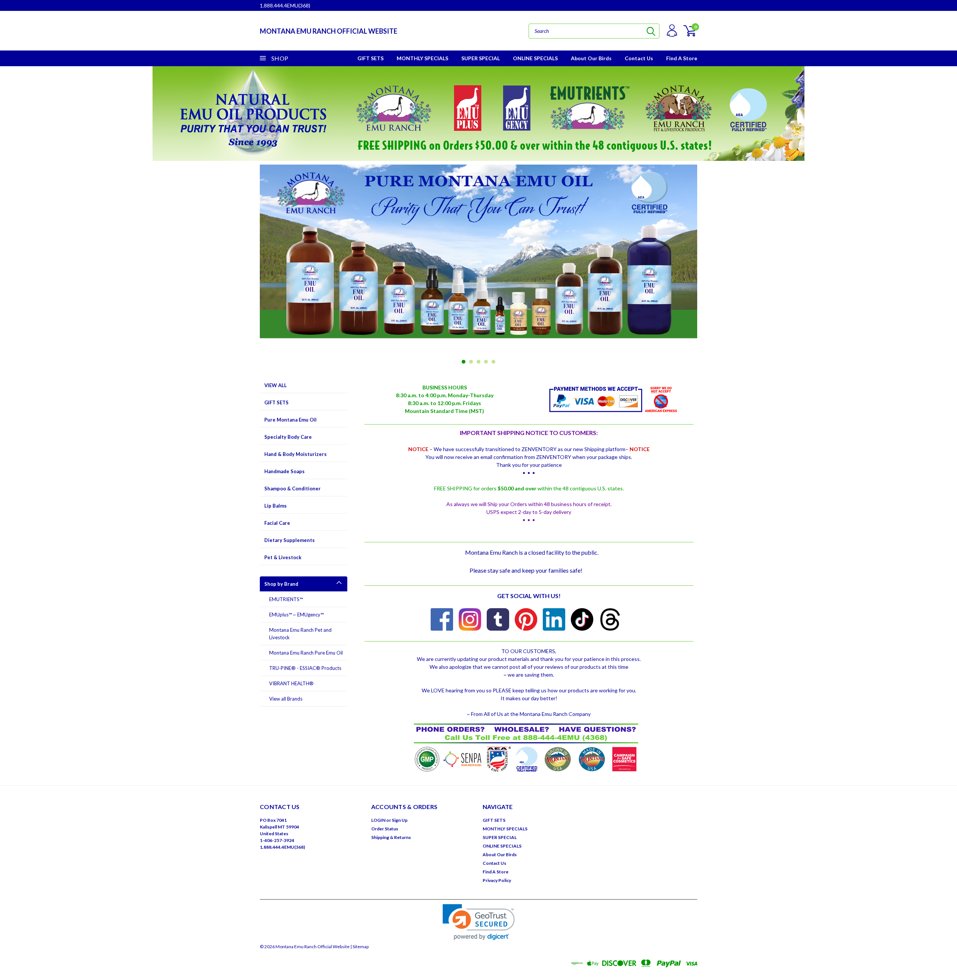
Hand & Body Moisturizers (295, 454)
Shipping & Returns (391, 837)
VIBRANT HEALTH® (291, 683)
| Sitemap (359, 946)
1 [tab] (464, 362)
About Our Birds (591, 58)
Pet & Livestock (282, 557)
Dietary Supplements (289, 540)
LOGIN (378, 820)
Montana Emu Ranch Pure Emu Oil (306, 653)
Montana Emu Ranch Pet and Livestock (300, 633)
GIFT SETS (370, 58)
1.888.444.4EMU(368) (285, 5)
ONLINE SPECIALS (535, 58)
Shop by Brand (281, 584)
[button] (478, 922)
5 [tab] (494, 362)
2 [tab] (471, 362)
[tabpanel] (478, 266)
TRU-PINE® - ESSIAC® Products (305, 668)
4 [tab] (486, 362)
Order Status (384, 829)
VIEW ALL (275, 385)
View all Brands (285, 699)
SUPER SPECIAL (480, 58)
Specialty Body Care (288, 437)
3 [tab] (479, 362)
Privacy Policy (497, 880)
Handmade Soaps (284, 471)
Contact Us (639, 58)
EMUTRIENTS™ (286, 599)
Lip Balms (275, 506)
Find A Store (681, 58)
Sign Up (399, 820)
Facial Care (277, 523)
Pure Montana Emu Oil (290, 420)
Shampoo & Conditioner (292, 488)
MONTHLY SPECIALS (422, 58)
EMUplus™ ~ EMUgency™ (296, 615)
